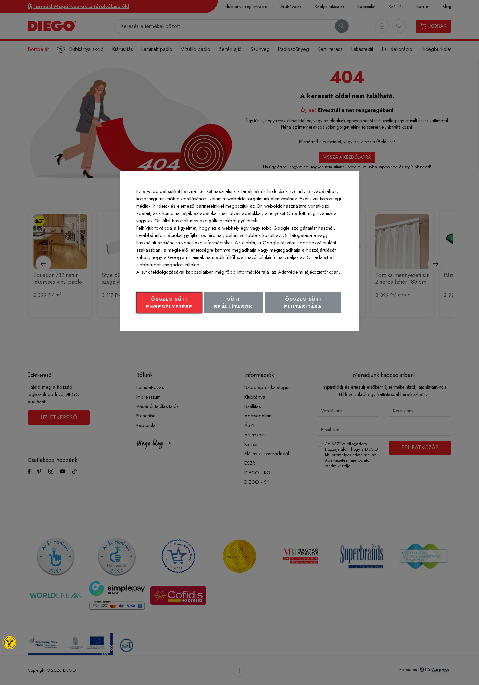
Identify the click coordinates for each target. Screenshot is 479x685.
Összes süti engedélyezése (169, 303)
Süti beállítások (233, 303)
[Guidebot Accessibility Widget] (9, 642)
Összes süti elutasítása (303, 303)
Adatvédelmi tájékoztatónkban (308, 271)
